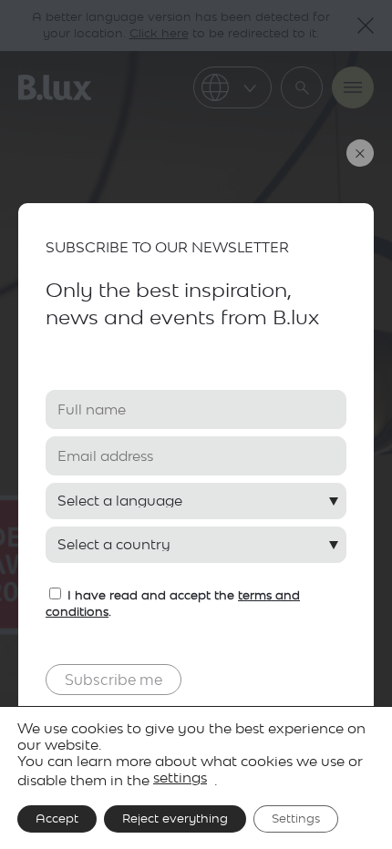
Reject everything (175, 818)
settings (180, 777)
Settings (296, 818)
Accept (57, 818)
